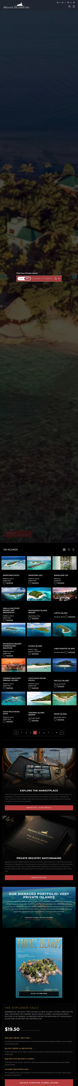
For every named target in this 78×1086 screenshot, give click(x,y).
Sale (21, 278)
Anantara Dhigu (11, 575)
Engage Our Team (39, 877)
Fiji (55, 684)
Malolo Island (61, 681)
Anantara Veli (35, 575)
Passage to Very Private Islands (39, 917)
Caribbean (57, 581)
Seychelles (32, 616)
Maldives (6, 579)
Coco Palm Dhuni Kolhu (37, 679)
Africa (38, 616)
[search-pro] (55, 278)
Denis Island (60, 714)
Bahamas (57, 579)
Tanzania (57, 617)
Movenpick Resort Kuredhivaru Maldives (12, 646)
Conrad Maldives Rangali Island (12, 679)
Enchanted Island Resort (37, 612)
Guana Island (35, 646)
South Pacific (61, 684)
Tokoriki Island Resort (36, 714)
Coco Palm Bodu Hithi (11, 713)
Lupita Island (61, 613)
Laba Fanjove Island (64, 649)
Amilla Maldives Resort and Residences (11, 610)
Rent (27, 278)
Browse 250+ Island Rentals (39, 807)
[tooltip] (64, 549)
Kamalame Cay (61, 575)
